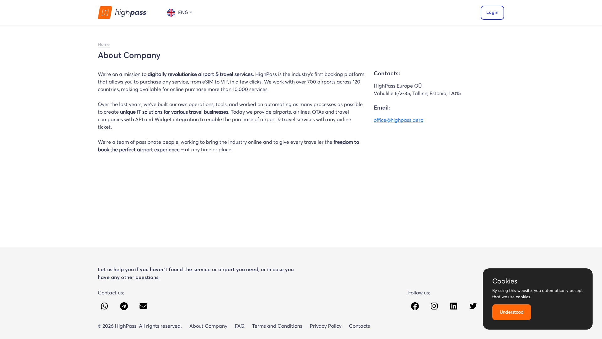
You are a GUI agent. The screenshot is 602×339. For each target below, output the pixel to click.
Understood (512, 312)
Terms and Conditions (277, 326)
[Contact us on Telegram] (123, 306)
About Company (208, 326)
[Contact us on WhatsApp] (104, 306)
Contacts (359, 326)
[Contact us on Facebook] (414, 306)
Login (492, 12)
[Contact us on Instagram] (434, 306)
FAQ (240, 326)
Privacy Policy (325, 326)
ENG (183, 12)
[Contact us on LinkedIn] (453, 306)
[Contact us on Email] (143, 306)
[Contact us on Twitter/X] (473, 306)
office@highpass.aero (398, 120)
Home (104, 44)
